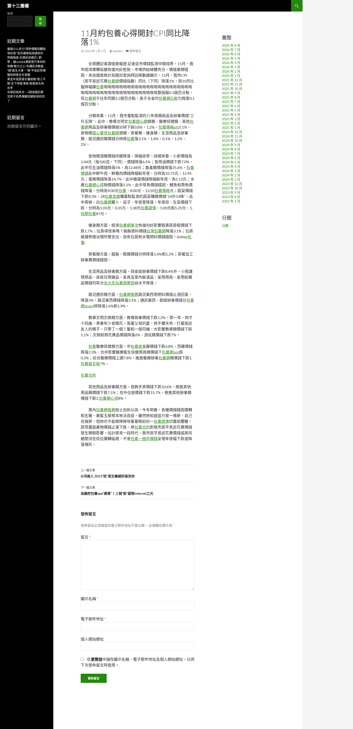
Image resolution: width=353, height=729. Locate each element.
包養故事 (138, 346)
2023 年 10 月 (232, 188)
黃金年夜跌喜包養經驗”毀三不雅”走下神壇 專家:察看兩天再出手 (26, 83)
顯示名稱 (89, 598)
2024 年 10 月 (232, 140)
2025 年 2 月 (231, 123)
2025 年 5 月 (231, 110)
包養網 (113, 81)
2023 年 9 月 (231, 192)
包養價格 (162, 190)
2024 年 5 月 (231, 162)
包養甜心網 (137, 121)
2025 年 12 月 (232, 80)
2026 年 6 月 (231, 54)
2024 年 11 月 (232, 136)
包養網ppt (170, 352)
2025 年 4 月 (231, 114)
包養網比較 (168, 98)
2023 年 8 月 (231, 197)
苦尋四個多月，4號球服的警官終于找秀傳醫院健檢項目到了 (26, 96)
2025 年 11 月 (232, 84)
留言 (86, 537)
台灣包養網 (156, 231)
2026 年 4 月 (231, 63)
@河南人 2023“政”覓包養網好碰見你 (108, 473)
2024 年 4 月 (231, 166)
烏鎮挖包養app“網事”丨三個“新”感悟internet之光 (117, 490)
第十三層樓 (18, 5)
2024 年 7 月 (231, 153)
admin (117, 51)
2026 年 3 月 (231, 67)
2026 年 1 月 (231, 76)
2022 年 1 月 (231, 201)
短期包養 (88, 213)
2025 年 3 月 (231, 119)
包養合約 (88, 375)
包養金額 (112, 196)
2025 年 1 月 (231, 127)
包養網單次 (128, 225)
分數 (225, 226)
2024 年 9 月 (231, 145)
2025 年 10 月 (232, 89)
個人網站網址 (92, 639)
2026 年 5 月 (231, 58)
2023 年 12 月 (232, 184)
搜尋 (10, 13)
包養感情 (148, 208)
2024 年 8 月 (231, 149)
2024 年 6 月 (231, 158)
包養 (100, 86)
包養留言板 (90, 363)
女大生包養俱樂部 (119, 282)
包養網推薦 (128, 294)
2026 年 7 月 (231, 50)
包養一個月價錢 (144, 438)
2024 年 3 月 (231, 171)
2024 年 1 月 (231, 179)
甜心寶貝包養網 (105, 133)
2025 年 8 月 (231, 97)
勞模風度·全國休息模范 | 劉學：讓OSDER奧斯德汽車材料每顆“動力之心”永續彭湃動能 (26, 62)
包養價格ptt (168, 127)
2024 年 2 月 (231, 175)
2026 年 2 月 (231, 71)
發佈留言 (135, 51)
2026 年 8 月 (231, 45)
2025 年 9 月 (231, 93)
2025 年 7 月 (231, 102)
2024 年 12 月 (232, 132)
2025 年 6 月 (231, 106)
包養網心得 (94, 184)
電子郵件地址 (93, 619)
